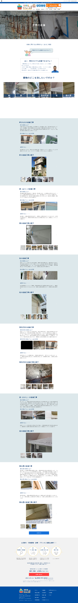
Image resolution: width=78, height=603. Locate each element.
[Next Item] (56, 166)
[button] (47, 9)
